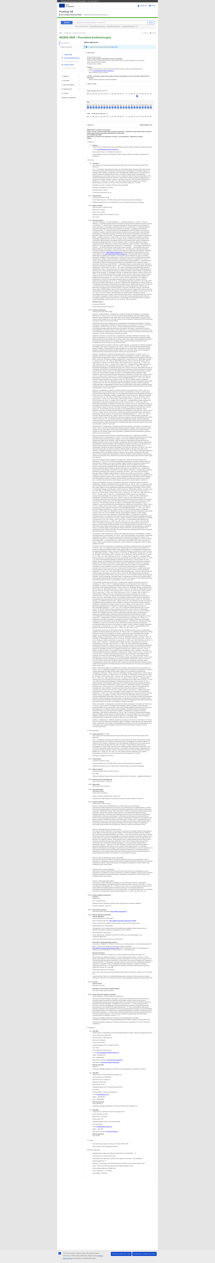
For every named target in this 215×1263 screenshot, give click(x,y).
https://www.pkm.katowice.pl (115, 1060)
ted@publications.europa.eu (104, 1126)
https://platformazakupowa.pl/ (119, 911)
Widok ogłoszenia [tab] (65, 43)
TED (60, 33)
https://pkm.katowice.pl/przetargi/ (110, 1062)
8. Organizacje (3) (67, 89)
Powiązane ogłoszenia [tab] (66, 47)
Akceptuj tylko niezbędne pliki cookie (144, 1254)
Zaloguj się (143, 5)
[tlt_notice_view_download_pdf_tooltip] (88, 107)
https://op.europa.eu (112, 1131)
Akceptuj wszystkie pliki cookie (121, 1254)
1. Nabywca (65, 76)
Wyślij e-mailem (69, 64)
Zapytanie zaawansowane (113, 26)
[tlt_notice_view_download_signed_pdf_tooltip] (137, 96)
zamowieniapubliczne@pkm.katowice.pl (103, 70)
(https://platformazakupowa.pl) (114, 252)
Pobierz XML (68, 54)
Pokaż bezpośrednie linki (71, 58)
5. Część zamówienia (68, 85)
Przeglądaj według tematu (128, 26)
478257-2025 (114, 47)
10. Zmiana (65, 93)
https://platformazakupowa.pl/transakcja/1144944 (122, 920)
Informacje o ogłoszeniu (69, 97)
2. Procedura (65, 80)
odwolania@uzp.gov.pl (103, 1094)
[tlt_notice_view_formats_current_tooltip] (151, 125)
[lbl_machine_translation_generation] (107, 113)
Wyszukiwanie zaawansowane (97, 26)
